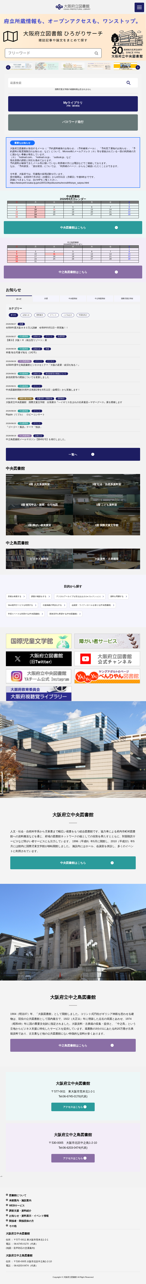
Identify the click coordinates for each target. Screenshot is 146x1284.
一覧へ (73, 454)
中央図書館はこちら (73, 227)
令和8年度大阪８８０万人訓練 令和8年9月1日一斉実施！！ (37, 327)
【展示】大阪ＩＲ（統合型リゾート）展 (26, 340)
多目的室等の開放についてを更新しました (27, 377)
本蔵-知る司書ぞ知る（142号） (22, 352)
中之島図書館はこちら (73, 272)
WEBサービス (17, 1205)
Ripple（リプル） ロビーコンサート (25, 414)
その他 (13, 1226)
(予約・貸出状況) (73, 104)
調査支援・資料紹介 (20, 1210)
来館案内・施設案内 (20, 1200)
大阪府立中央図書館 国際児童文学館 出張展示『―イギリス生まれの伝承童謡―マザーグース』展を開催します (64, 402)
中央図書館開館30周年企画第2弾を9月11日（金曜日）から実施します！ (43, 389)
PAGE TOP (138, 1240)
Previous (8, 67)
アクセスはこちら (73, 1106)
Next (138, 67)
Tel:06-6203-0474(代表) (73, 1147)
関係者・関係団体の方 (21, 1220)
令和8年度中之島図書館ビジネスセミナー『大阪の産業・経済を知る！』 (43, 365)
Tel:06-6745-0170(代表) (73, 1096)
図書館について (17, 1195)
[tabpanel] (73, 37)
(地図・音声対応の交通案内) (20, 1248)
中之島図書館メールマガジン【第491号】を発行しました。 (36, 439)
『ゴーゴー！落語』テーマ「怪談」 (24, 427)
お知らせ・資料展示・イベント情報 (29, 1215)
